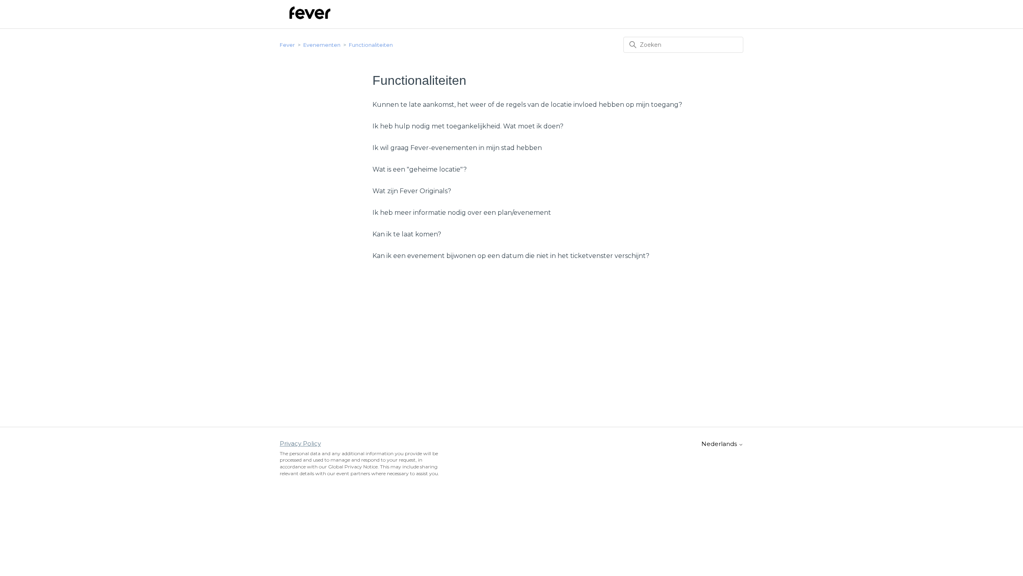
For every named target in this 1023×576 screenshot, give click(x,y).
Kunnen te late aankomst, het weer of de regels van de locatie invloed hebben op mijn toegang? (527, 104)
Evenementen (321, 45)
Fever (287, 45)
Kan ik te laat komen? (406, 234)
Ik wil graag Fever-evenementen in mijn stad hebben (457, 148)
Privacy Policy (300, 443)
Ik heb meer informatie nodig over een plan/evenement (461, 212)
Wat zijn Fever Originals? (411, 191)
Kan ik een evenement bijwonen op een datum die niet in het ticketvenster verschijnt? (510, 256)
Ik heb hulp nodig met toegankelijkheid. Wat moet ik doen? (467, 126)
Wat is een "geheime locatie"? (419, 169)
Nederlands (719, 443)
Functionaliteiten (371, 45)
